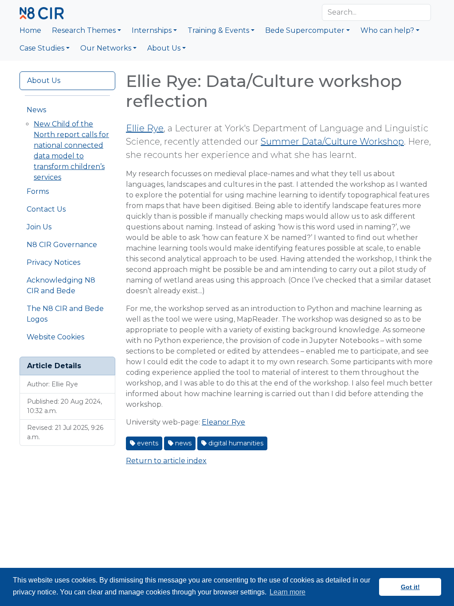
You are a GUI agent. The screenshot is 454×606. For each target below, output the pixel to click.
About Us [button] (163, 48)
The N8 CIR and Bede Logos (65, 313)
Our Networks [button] (105, 48)
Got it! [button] (410, 586)
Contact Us (46, 209)
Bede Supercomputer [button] (304, 30)
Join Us (39, 227)
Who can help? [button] (387, 30)
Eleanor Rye (223, 422)
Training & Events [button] (218, 30)
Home (30, 30)
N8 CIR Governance (62, 244)
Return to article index (166, 460)
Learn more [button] (287, 592)
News (36, 110)
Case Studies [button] (42, 48)
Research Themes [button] (84, 30)
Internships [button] (152, 30)
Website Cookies (55, 337)
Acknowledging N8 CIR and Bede (61, 285)
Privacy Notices (53, 262)
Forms (38, 191)
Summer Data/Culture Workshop (332, 141)
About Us (43, 80)
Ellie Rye (145, 128)
